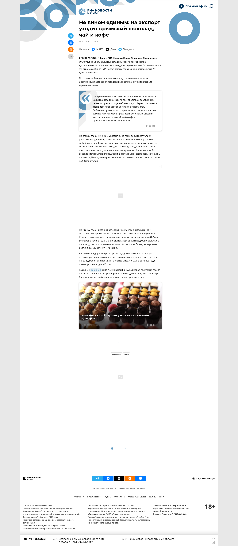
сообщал (96, 270)
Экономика (116, 354)
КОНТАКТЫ (119, 497)
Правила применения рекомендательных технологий (49, 528)
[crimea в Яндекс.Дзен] (119, 478)
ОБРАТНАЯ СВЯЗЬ (137, 497)
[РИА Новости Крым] (95, 12)
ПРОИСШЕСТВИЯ (127, 488)
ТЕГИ (161, 497)
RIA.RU (152, 497)
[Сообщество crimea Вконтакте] (108, 478)
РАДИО (107, 497)
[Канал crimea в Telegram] (97, 478)
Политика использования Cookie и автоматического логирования (48, 522)
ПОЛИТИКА (99, 488)
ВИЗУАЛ (141, 488)
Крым (126, 354)
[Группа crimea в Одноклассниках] (130, 478)
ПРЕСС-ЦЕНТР (94, 497)
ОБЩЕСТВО (111, 488)
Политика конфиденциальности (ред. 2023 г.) (44, 526)
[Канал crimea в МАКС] (140, 478)
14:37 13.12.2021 (85, 41)
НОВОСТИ (79, 497)
